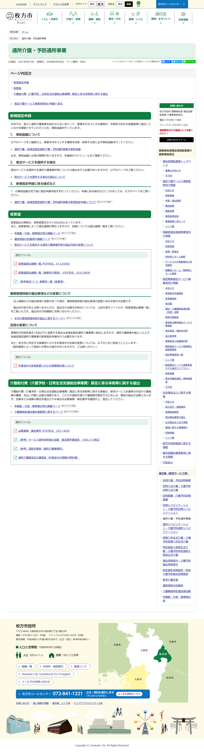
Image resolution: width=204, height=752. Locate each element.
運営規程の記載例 (173, 585)
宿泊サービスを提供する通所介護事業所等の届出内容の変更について (53, 245)
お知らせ (169, 190)
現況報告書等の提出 (175, 417)
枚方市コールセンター (169, 4)
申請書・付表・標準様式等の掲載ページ (45, 233)
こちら (129, 694)
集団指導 (169, 206)
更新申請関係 (172, 317)
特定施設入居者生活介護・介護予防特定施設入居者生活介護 (177, 551)
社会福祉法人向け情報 (176, 422)
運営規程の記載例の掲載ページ (40, 239)
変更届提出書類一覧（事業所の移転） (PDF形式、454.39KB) (54, 272)
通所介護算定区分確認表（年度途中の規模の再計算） (49, 457)
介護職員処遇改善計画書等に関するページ (46, 412)
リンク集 (169, 226)
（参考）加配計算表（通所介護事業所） (41, 448)
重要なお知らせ (173, 170)
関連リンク (80, 666)
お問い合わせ (22, 703)
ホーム (25, 32)
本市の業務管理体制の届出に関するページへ (47, 318)
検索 (138, 6)
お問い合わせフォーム (176, 140)
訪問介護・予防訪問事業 (177, 480)
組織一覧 (27, 666)
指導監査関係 (172, 412)
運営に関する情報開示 (176, 427)
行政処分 (168, 462)
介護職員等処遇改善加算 (177, 591)
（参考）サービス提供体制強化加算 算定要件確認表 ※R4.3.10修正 (59, 440)
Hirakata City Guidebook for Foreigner (46, 674)
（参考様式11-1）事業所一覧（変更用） (41, 281)
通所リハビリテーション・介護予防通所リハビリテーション (177, 528)
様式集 (168, 304)
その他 (168, 176)
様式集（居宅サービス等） (174, 473)
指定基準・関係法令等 (176, 331)
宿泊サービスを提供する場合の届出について (39, 177)
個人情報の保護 (41, 703)
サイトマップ (40, 4)
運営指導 (169, 211)
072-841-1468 (173, 120)
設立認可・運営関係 (175, 407)
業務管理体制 (172, 216)
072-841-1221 (30, 635)
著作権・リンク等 (61, 703)
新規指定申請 (21, 82)
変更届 (17, 88)
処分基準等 (170, 336)
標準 (92, 4)
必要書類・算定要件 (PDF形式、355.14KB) (44, 431)
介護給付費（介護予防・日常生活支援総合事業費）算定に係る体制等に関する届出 (61, 94)
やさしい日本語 (61, 4)
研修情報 (169, 195)
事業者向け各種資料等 (176, 341)
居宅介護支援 (170, 580)
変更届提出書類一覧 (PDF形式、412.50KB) (44, 264)
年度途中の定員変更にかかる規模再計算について (46, 365)
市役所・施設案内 (53, 666)
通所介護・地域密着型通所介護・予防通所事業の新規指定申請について (63, 202)
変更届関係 (170, 299)
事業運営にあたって (175, 221)
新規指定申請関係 (174, 293)
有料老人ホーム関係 (175, 257)
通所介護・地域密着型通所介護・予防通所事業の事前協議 (47, 149)
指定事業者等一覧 (174, 355)
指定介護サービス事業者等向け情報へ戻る (38, 103)
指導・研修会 (172, 252)
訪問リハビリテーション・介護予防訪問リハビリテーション (177, 509)
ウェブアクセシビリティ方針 (88, 703)
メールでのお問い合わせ (36, 681)
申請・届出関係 (173, 201)
